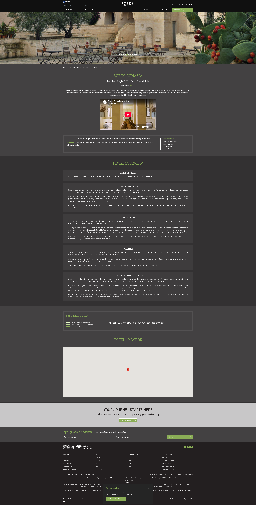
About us (164, 457)
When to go (99, 469)
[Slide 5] (127, 54)
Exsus (128, 4)
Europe (79, 67)
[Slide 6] (129, 54)
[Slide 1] (119, 54)
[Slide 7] (130, 54)
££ (134, 85)
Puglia (89, 67)
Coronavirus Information (69, 469)
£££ (132, 85)
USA (130, 466)
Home (64, 67)
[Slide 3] (123, 54)
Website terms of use (170, 474)
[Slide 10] (136, 54)
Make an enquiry (180, 10)
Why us (147, 10)
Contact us (66, 460)
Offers (97, 463)
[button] (128, 370)
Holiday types (91, 10)
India (130, 463)
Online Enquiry (67, 463)
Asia (130, 460)
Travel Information (67, 466)
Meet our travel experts (168, 460)
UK (130, 457)
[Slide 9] (134, 54)
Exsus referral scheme (168, 466)
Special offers (113, 10)
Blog (132, 10)
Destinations (69, 10)
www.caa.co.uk (171, 486)
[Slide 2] (121, 54)
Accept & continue (114, 499)
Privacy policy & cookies (156, 474)
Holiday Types (99, 460)
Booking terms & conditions (185, 474)
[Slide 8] (132, 54)
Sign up (171, 437)
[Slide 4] (125, 54)
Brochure (165, 10)
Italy (84, 67)
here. (64, 501)
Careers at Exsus (166, 463)
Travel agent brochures (168, 469)
